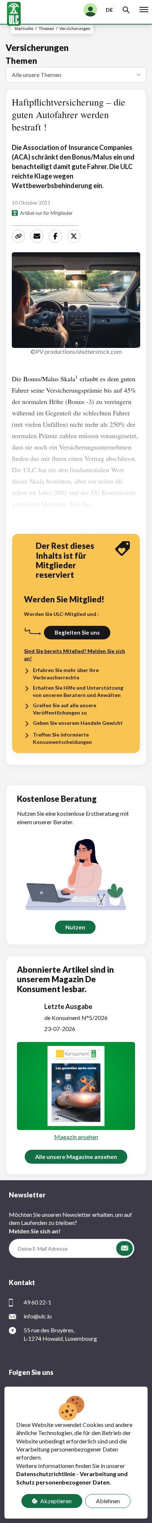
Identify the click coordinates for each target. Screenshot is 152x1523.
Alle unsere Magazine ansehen (76, 1156)
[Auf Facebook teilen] (56, 236)
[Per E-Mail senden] (38, 236)
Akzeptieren (56, 1500)
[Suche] (126, 10)
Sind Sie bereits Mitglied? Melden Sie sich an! (74, 654)
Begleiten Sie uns (77, 632)
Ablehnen (108, 1500)
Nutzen (75, 927)
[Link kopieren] (19, 236)
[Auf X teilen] (75, 236)
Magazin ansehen (76, 1136)
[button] (124, 1248)
